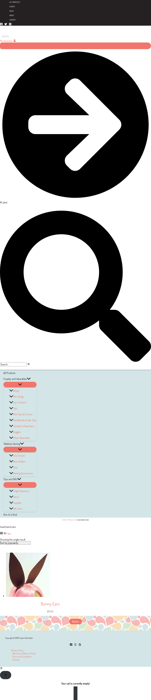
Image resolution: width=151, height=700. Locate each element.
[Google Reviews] (80, 644)
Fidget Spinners (21, 491)
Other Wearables (21, 437)
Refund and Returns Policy (24, 653)
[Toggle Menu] (20, 384)
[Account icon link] (8, 40)
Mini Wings (18, 396)
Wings (16, 390)
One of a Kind (10, 514)
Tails (15, 408)
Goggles (17, 432)
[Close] (5, 675)
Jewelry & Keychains (24, 426)
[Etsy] (75, 644)
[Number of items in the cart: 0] (2, 45)
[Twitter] (5, 24)
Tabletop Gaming (11, 443)
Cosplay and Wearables (15, 378)
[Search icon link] (75, 360)
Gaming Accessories (23, 473)
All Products (14, 2)
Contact (12, 20)
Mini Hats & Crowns (23, 414)
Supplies (17, 502)
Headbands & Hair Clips (25, 420)
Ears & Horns (20, 402)
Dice (15, 467)
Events (12, 6)
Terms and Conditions (22, 656)
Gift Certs (17, 508)
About (11, 15)
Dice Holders (19, 461)
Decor (16, 496)
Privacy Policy (17, 650)
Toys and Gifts (10, 479)
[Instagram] (10, 24)
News (11, 11)
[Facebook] (1, 24)
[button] (29, 379)
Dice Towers (19, 455)
